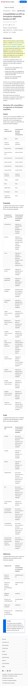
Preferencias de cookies (7, 678)
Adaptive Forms (9, 30)
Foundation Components (18, 30)
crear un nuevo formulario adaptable (13, 44)
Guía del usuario (21, 10)
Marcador (6, 24)
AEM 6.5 (14, 10)
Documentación (6, 10)
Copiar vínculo (12, 24)
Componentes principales (18, 42)
